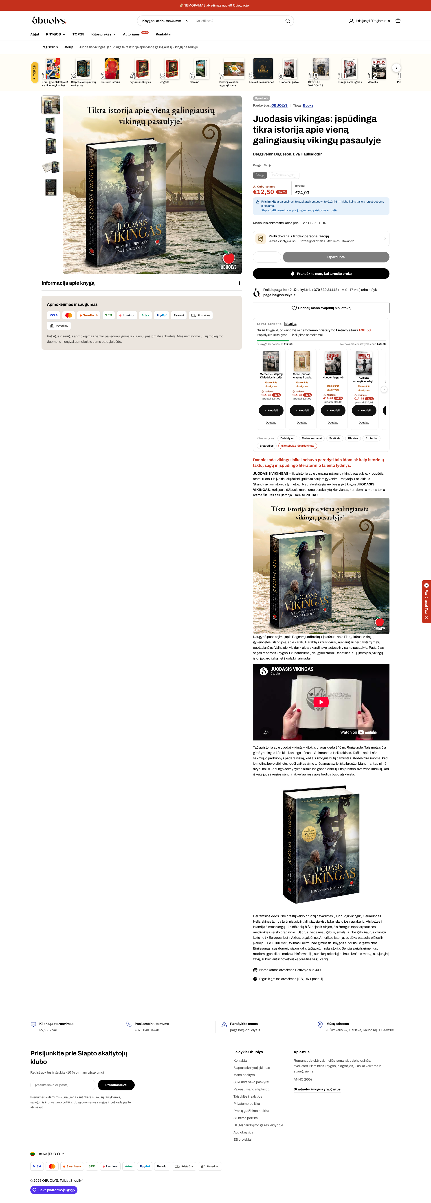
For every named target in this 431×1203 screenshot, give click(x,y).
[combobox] (215, 20)
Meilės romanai (312, 438)
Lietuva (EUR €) (48, 1154)
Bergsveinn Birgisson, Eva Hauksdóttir (287, 154)
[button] (426, 601)
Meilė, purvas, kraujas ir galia (302, 376)
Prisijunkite (269, 201)
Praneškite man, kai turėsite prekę (324, 273)
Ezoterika (371, 438)
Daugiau (271, 422)
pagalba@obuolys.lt (279, 295)
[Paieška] (287, 21)
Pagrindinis (50, 47)
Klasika (353, 438)
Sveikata (335, 438)
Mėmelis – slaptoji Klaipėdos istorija (271, 376)
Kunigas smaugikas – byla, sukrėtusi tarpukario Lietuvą (364, 379)
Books (308, 105)
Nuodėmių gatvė (333, 377)
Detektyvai (287, 438)
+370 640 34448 (324, 290)
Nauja (261, 176)
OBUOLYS (279, 105)
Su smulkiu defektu (285, 176)
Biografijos (267, 445)
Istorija (68, 47)
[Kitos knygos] (396, 67)
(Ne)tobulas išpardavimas (297, 445)
